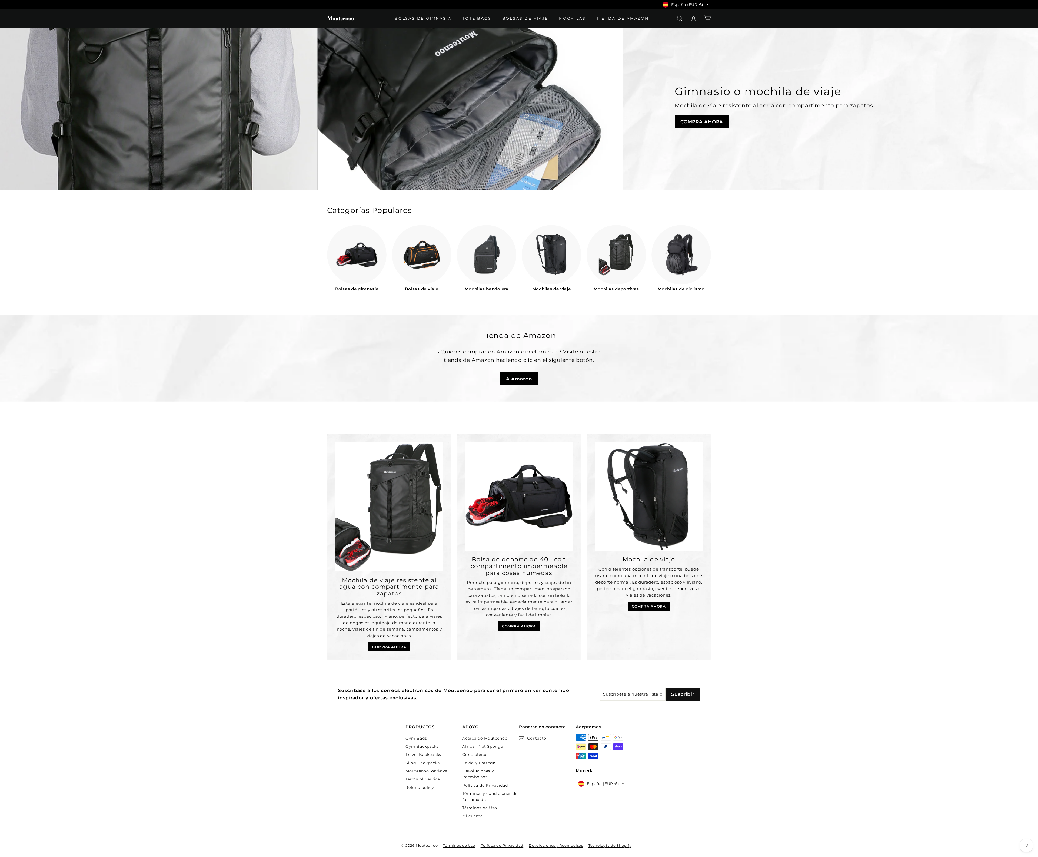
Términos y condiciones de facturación (490, 796)
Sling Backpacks (422, 762)
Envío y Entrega (478, 762)
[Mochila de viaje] (649, 496)
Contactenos (475, 754)
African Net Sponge (482, 746)
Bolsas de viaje (525, 18)
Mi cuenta (472, 815)
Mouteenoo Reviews (426, 771)
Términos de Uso (479, 807)
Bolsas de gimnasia (423, 18)
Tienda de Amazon (623, 18)
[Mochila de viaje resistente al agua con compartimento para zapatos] (389, 506)
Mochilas (572, 18)
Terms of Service (422, 779)
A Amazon (519, 379)
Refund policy (419, 787)
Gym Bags (416, 738)
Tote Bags (476, 18)
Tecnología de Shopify (609, 845)
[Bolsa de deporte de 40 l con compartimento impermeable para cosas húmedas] (519, 496)
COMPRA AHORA (701, 121)
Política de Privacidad (485, 785)
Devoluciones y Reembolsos (478, 774)
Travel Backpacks (423, 754)
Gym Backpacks (422, 746)
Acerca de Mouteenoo (484, 738)
